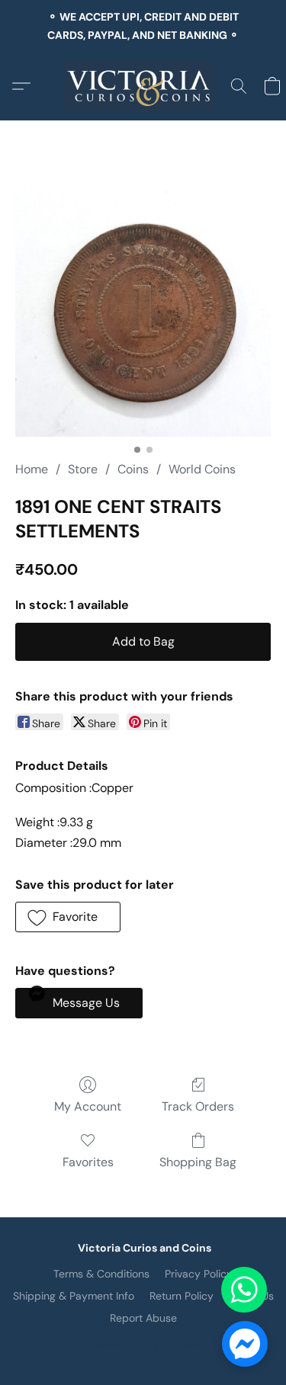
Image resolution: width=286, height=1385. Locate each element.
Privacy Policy (199, 1274)
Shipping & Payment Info (73, 1296)
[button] (143, 86)
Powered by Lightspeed (143, 1344)
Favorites (88, 1162)
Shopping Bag (197, 1162)
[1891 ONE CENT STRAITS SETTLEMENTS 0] (143, 309)
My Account (87, 1106)
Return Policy (181, 1296)
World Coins (202, 469)
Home (31, 469)
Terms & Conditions (101, 1274)
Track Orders (198, 1106)
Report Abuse (143, 1318)
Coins (133, 469)
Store (83, 469)
